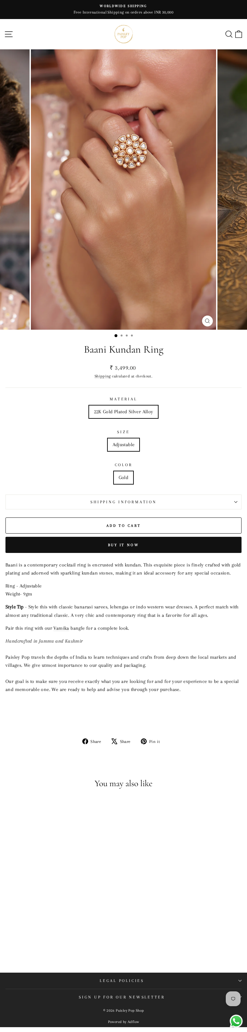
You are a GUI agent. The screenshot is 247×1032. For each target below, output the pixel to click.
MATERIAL (123, 399)
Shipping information (123, 502)
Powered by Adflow (123, 1022)
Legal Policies (122, 980)
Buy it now (123, 545)
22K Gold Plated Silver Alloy (123, 412)
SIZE (123, 432)
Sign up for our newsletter (122, 997)
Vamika (61, 628)
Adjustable (124, 444)
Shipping (103, 376)
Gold (124, 477)
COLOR (124, 465)
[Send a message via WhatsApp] (236, 1021)
